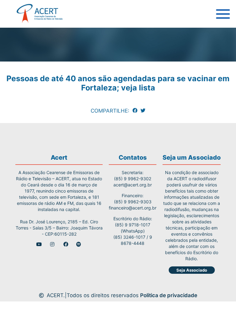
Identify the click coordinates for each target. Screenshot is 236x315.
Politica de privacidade (168, 295)
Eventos (20, 103)
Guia (16, 34)
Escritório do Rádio (34, 48)
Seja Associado (191, 270)
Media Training (29, 61)
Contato (20, 117)
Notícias (21, 89)
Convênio (22, 75)
